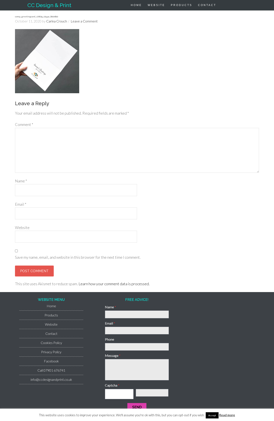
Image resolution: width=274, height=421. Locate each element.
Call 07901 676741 (51, 370)
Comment (24, 124)
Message (113, 355)
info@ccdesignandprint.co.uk (51, 379)
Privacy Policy (51, 352)
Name (21, 181)
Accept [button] (212, 415)
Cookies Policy (51, 343)
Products (51, 315)
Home (51, 306)
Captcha (112, 385)
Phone (109, 339)
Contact (51, 333)
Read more (227, 415)
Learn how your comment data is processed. (114, 283)
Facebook (51, 361)
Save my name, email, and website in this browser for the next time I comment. (78, 257)
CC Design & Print (49, 5)
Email (20, 204)
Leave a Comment (84, 21)
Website (22, 227)
